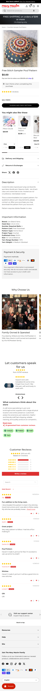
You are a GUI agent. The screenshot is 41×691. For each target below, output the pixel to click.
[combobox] (20, 11)
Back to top (20, 622)
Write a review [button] (20, 474)
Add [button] (11, 147)
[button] (33, 11)
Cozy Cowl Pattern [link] (22, 129)
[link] (9, 121)
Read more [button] (31, 509)
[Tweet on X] (9, 172)
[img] (20, 370)
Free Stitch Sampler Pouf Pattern (16, 27)
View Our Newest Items (27, 1)
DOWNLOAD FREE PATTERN (20, 105)
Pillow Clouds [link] (8, 129)
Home (4, 27)
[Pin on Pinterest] (18, 172)
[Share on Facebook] (14, 172)
